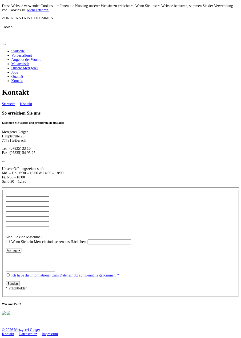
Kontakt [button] (17, 81)
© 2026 (21, 330)
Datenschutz (28, 334)
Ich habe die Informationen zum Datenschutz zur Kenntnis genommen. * (65, 275)
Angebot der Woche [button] (26, 60)
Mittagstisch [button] (20, 64)
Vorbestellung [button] (21, 55)
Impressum (50, 334)
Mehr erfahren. (38, 10)
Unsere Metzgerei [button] (24, 68)
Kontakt (26, 104)
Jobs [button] (14, 72)
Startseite (8, 104)
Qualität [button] (17, 76)
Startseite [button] (18, 51)
